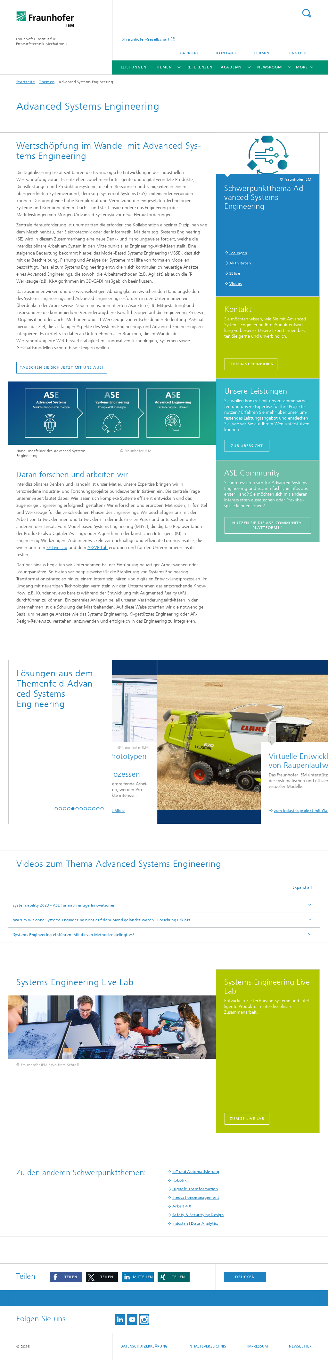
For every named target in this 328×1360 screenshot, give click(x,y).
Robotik (179, 1180)
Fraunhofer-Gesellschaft (147, 39)
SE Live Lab (56, 547)
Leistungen (134, 67)
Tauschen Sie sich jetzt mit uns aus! (61, 367)
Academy (231, 67)
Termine (263, 53)
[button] (56, 809)
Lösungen (238, 253)
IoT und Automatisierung (195, 1171)
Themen (163, 67)
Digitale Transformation (195, 1189)
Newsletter (300, 1346)
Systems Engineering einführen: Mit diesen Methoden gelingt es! (74, 934)
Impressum (257, 1346)
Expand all (302, 887)
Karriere (189, 53)
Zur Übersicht (247, 446)
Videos (235, 283)
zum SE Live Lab (247, 1118)
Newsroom (269, 67)
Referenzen (199, 67)
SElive (234, 273)
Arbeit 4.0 (181, 1206)
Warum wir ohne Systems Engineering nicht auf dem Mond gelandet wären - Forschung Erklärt (101, 920)
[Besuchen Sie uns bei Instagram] (144, 1319)
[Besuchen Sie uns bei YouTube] (132, 1319)
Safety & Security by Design (198, 1215)
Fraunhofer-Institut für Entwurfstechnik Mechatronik (42, 41)
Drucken (245, 1277)
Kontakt (226, 53)
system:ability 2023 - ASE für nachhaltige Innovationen (64, 905)
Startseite (25, 82)
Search (306, 13)
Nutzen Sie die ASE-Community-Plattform (267, 525)
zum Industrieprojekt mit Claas (273, 810)
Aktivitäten (240, 263)
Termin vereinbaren (251, 364)
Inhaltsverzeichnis (207, 1346)
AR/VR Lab (97, 547)
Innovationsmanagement (195, 1197)
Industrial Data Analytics (195, 1223)
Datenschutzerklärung (144, 1346)
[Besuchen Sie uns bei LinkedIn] (120, 1319)
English (298, 53)
